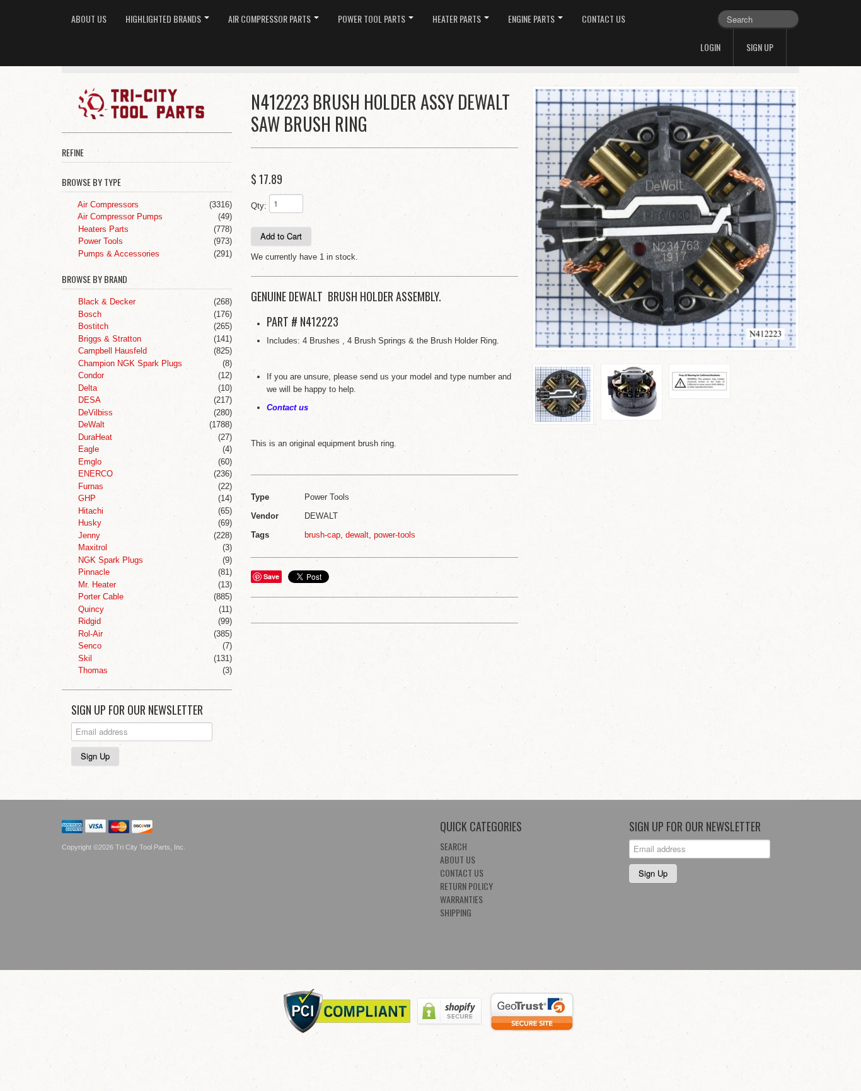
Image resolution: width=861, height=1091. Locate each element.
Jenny (88, 535)
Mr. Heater (96, 584)
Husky (88, 523)
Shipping (455, 912)
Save (271, 576)
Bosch (88, 314)
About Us (89, 18)
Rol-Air (89, 633)
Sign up (759, 47)
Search (453, 846)
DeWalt (90, 424)
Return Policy (466, 885)
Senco (88, 645)
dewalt (357, 535)
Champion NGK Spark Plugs (129, 363)
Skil (84, 658)
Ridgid (88, 621)
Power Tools (99, 241)
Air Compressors (107, 204)
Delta (86, 388)
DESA (88, 400)
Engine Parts (532, 18)
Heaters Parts (102, 229)
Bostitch (92, 326)
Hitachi (89, 511)
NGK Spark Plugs (109, 560)
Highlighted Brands (164, 18)
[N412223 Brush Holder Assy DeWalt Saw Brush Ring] (665, 218)
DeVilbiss (94, 412)
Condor (90, 375)
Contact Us (603, 18)
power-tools (394, 535)
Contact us (287, 407)
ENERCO (94, 473)
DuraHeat (94, 437)
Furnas (89, 486)
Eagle (87, 449)
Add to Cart (281, 236)
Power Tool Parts (372, 18)
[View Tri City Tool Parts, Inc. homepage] (151, 103)
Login (710, 47)
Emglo (88, 461)
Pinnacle (93, 572)
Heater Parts (457, 18)
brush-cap (322, 535)
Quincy (90, 609)
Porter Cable (100, 596)
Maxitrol (91, 547)
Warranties (461, 899)
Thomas (92, 670)
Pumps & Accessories (117, 253)
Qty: (259, 206)
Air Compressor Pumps (119, 216)
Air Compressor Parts (270, 18)
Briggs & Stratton (108, 338)
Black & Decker (106, 301)
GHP (86, 498)
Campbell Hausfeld (111, 350)
